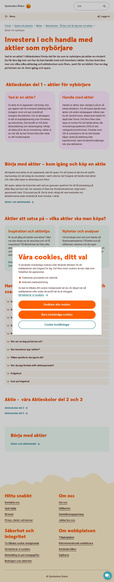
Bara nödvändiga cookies (57, 314)
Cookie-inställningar (57, 324)
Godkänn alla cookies (57, 304)
